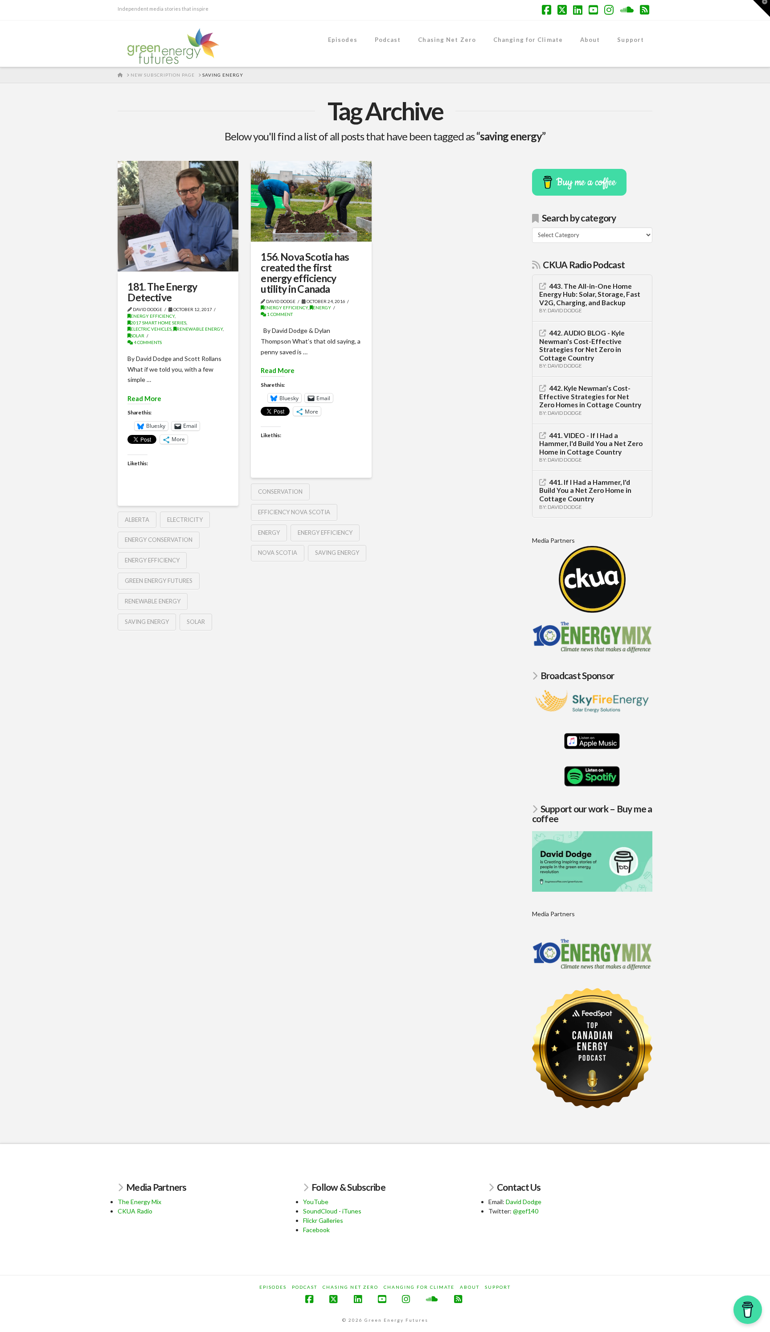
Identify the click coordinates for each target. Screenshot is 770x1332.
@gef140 (525, 1211)
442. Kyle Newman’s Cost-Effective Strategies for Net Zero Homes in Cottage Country (590, 396)
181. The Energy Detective (162, 291)
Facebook (316, 1230)
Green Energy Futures (158, 580)
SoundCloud (320, 1211)
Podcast (304, 1287)
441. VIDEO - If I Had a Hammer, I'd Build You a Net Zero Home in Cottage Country (591, 443)
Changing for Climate (419, 1287)
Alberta (137, 519)
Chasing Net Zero (350, 1287)
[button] (761, 8)
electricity (185, 519)
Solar (137, 335)
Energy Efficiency (153, 316)
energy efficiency (152, 560)
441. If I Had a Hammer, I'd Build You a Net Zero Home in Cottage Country (585, 490)
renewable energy (152, 601)
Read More (144, 398)
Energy (322, 307)
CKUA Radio (135, 1211)
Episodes (273, 1287)
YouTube (315, 1201)
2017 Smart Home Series (158, 322)
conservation (280, 491)
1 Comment (279, 314)
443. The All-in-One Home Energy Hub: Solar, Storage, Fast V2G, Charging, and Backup (589, 294)
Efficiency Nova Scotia (294, 512)
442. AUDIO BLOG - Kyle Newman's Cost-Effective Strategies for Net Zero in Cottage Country (581, 345)
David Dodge (523, 1201)
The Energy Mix (139, 1201)
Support (498, 1287)
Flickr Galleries (323, 1220)
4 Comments (147, 342)
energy (269, 532)
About (469, 1287)
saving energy (147, 621)
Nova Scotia (277, 552)
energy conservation (158, 539)
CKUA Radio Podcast (584, 264)
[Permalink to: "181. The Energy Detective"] (178, 216)
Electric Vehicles (151, 329)
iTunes (351, 1211)
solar (196, 621)
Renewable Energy (199, 329)
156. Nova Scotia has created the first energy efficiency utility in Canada (305, 272)
